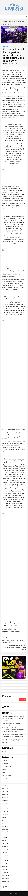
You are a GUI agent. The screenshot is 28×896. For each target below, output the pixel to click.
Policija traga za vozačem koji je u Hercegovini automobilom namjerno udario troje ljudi (14, 735)
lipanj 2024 (5, 861)
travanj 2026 (5, 797)
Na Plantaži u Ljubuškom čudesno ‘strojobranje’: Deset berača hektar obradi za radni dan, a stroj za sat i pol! (13, 729)
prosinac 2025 (5, 809)
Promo (5, 46)
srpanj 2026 (5, 788)
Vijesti (3, 781)
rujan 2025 (4, 817)
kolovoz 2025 (5, 820)
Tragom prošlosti (6, 775)
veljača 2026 (5, 803)
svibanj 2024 (5, 864)
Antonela (7, 63)
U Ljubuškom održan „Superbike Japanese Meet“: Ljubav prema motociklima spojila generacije (13, 718)
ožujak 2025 (5, 835)
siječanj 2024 (5, 875)
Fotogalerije (5, 763)
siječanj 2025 (5, 840)
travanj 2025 (5, 832)
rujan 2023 (4, 887)
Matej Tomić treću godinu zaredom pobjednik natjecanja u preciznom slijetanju (13, 724)
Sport (3, 772)
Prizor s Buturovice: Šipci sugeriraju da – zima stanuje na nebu (15, 647)
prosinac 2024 (5, 843)
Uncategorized (6, 778)
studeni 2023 (5, 881)
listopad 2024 (5, 849)
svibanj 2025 (5, 829)
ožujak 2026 (5, 800)
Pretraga (6, 696)
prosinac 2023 (5, 878)
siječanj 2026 (5, 806)
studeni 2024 (5, 846)
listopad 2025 (5, 814)
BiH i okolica (5, 760)
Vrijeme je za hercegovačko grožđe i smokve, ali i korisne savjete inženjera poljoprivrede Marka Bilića (13, 740)
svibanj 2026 (5, 794)
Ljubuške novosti (6, 766)
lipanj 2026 (5, 791)
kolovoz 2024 (5, 855)
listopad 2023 (5, 884)
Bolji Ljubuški (14, 6)
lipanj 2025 (5, 826)
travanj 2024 (5, 866)
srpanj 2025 (5, 823)
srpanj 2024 (5, 858)
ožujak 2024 (5, 869)
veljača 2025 (5, 838)
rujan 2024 (4, 852)
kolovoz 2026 (5, 785)
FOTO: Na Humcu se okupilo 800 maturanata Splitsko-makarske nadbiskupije (13, 640)
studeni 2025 (5, 812)
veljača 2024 (5, 872)
